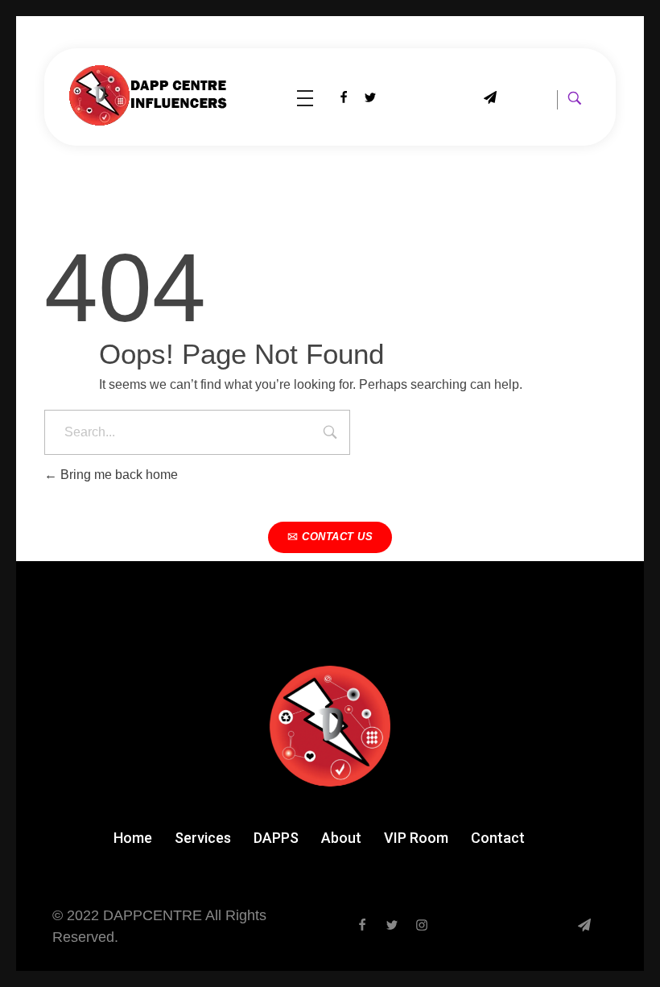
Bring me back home (117, 474)
